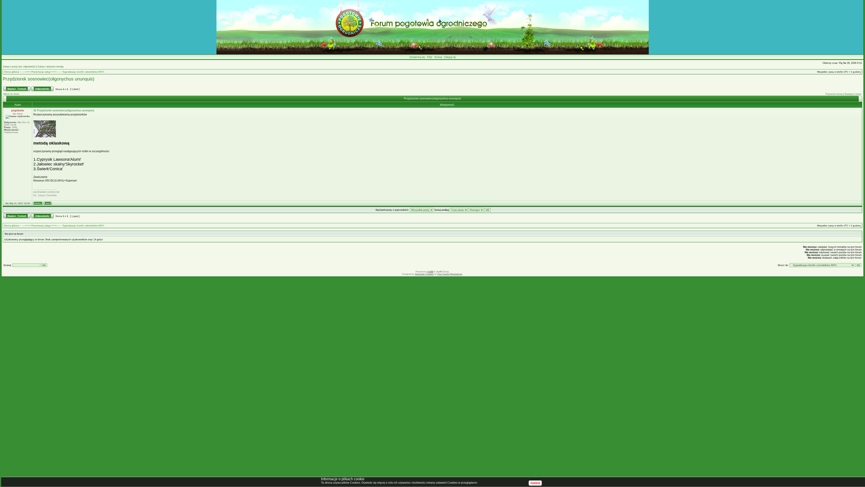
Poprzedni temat (834, 94)
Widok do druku (11, 94)
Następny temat (853, 94)
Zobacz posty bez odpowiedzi (19, 66)
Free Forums (443, 274)
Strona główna (11, 72)
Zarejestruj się (417, 57)
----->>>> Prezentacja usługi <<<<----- (41, 72)
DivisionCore (456, 274)
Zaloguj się (450, 57)
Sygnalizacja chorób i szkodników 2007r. (84, 72)
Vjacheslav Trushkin (424, 274)
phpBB (430, 272)
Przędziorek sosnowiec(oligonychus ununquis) (48, 78)
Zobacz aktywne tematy (50, 66)
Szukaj (438, 57)
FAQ (429, 57)
